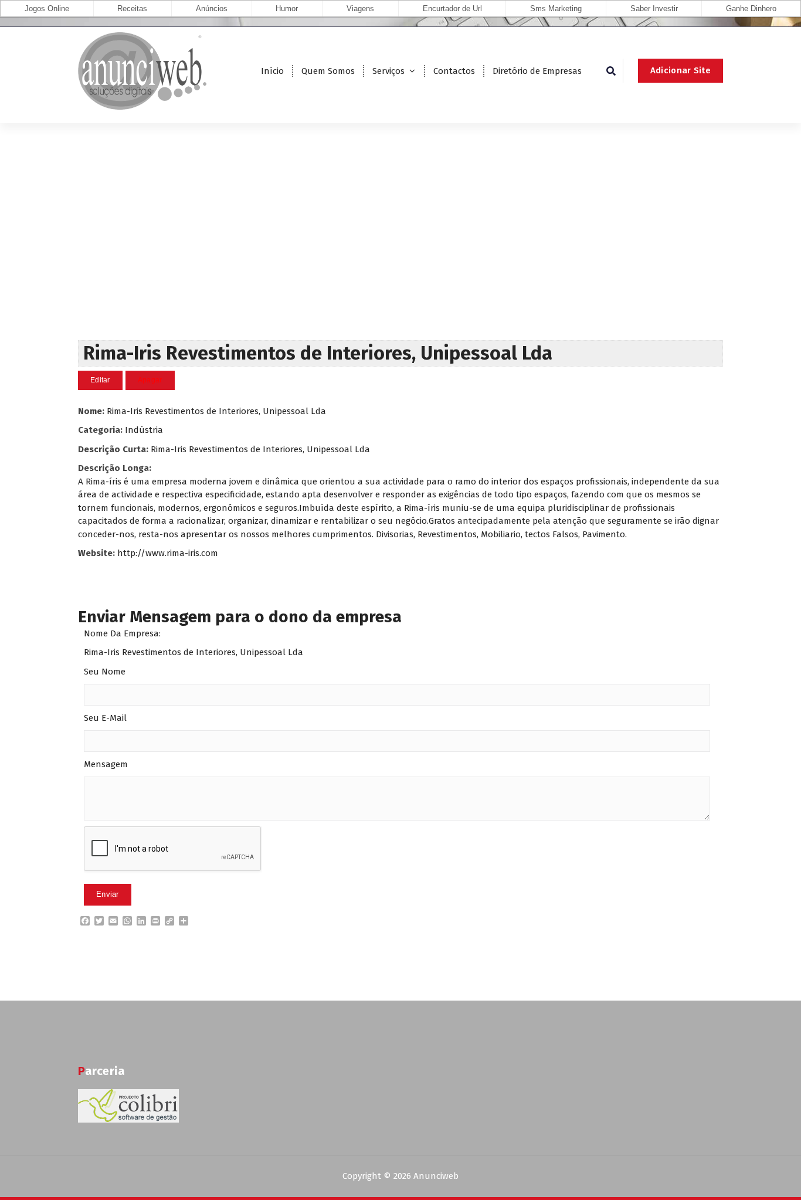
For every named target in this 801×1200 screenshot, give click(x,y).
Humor (287, 8)
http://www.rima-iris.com (167, 553)
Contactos (454, 71)
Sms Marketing (556, 8)
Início (272, 71)
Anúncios (212, 8)
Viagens (360, 8)
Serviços (388, 71)
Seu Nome (104, 671)
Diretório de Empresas (537, 71)
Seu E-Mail (105, 718)
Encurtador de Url (452, 8)
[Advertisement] (400, 252)
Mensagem (106, 764)
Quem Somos (328, 71)
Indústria (144, 430)
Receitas (132, 8)
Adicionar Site (680, 70)
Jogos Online (47, 8)
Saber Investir (654, 8)
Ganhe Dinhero (751, 8)
